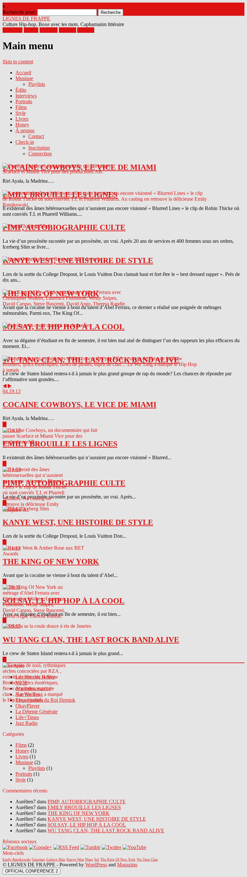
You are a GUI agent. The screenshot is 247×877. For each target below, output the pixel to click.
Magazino (127, 864)
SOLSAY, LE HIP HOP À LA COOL (87, 824)
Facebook (13, 30)
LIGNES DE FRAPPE (26, 18)
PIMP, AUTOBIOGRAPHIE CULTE (87, 801)
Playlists (36, 84)
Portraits (23, 101)
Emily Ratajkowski (17, 859)
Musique (24, 78)
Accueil (23, 72)
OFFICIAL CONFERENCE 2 (31, 871)
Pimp (89, 859)
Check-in (24, 142)
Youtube (85, 30)
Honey (22, 124)
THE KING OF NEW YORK (79, 813)
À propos (24, 130)
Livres (21, 119)
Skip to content (18, 61)
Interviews (26, 95)
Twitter (31, 30)
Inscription (39, 148)
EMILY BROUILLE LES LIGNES (84, 807)
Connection (40, 153)
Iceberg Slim (55, 859)
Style (20, 113)
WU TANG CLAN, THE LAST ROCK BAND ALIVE (106, 830)
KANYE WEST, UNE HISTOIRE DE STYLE (97, 819)
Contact (36, 136)
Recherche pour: (19, 12)
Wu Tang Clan (147, 859)
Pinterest (67, 30)
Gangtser (38, 859)
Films (21, 107)
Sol (96, 859)
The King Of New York (117, 859)
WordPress (96, 864)
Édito (20, 90)
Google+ (49, 30)
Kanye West (75, 859)
